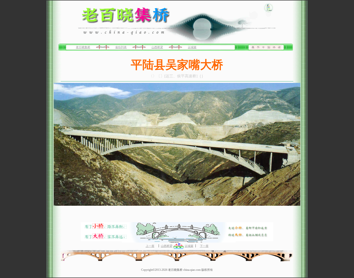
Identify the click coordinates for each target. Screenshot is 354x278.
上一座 (150, 246)
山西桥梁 (157, 47)
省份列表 (121, 47)
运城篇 (192, 47)
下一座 (204, 246)
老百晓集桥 (83, 47)
